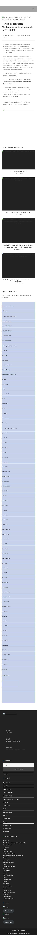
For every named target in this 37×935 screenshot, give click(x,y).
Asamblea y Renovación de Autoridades (14, 843)
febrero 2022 (5, 640)
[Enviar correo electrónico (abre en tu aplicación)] (24, 2)
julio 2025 (4, 495)
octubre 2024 (5, 539)
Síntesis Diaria (5, 418)
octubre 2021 (5, 659)
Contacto (5, 864)
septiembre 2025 (6, 486)
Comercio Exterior (6, 365)
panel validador (7, 886)
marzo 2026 (5, 457)
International (7, 879)
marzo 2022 (5, 635)
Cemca (5, 858)
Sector (28, 35)
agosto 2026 (5, 433)
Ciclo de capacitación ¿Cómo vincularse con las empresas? (18, 281)
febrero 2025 (5, 519)
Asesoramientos (7, 845)
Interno (5, 881)
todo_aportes (7, 896)
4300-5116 (9, 732)
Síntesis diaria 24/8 (6, 321)
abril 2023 (4, 573)
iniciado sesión (16, 295)
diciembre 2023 (6, 558)
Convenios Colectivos (9, 866)
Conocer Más (8, 911)
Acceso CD (6, 840)
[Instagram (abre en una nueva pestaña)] (17, 2)
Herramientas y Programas (9, 374)
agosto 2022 (5, 611)
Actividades (5, 350)
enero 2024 (5, 553)
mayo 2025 (4, 505)
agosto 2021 (5, 664)
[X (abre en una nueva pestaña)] (13, 2)
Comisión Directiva (8, 862)
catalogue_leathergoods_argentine (13, 855)
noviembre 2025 (6, 476)
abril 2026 (4, 452)
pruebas (5, 888)
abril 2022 (4, 630)
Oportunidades (6, 394)
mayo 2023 (4, 568)
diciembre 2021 (6, 650)
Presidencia (5, 403)
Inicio (4, 877)
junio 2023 (4, 563)
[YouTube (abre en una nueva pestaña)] (22, 2)
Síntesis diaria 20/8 (6, 330)
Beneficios (4, 355)
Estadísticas (6, 870)
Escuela (5, 868)
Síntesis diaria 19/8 (6, 335)
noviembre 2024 (6, 534)
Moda (3, 389)
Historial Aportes (8, 875)
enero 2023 (5, 587)
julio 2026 (4, 438)
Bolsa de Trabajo (8, 851)
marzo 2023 (5, 577)
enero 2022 (5, 645)
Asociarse (6, 847)
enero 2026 (5, 467)
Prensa (3, 398)
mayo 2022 (4, 626)
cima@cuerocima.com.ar (13, 741)
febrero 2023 (5, 582)
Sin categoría (5, 413)
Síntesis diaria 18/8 (6, 340)
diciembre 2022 (6, 592)
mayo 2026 (4, 447)
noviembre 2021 (6, 654)
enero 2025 (5, 524)
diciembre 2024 (6, 529)
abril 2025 (4, 510)
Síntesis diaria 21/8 (6, 326)
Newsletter (6, 883)
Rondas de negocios (9, 892)
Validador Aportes (8, 899)
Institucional (5, 384)
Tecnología (4, 423)
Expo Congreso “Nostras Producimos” (18, 212)
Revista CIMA (7, 890)
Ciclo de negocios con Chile (18, 171)
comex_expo (6, 860)
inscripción (15, 96)
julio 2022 (4, 616)
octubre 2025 (5, 481)
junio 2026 (4, 442)
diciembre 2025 (6, 471)
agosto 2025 (5, 491)
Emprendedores (6, 370)
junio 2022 (4, 621)
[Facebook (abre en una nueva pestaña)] (15, 2)
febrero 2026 (5, 462)
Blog (4, 849)
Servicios (5, 894)
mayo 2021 (4, 669)
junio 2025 (4, 500)
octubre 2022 (5, 601)
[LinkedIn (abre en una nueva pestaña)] (20, 2)
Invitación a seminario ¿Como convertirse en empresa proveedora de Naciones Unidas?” (18, 246)
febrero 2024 (5, 548)
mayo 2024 (4, 544)
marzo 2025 (5, 515)
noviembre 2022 (6, 597)
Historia (4, 379)
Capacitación (20, 35)
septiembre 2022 (6, 606)
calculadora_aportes (9, 853)
